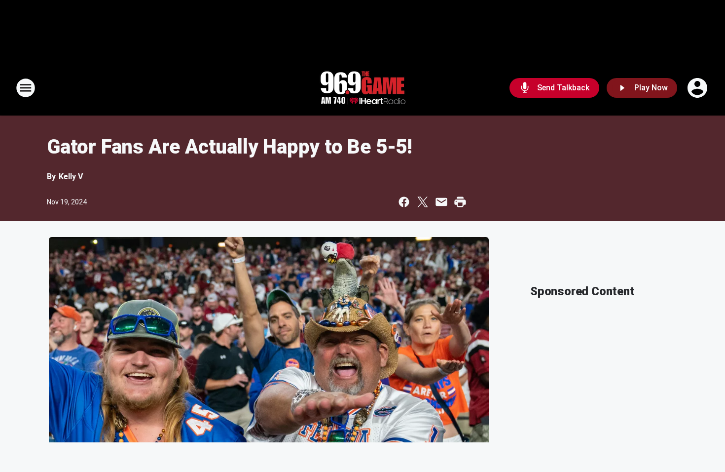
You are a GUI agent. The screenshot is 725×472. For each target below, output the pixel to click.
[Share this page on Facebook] (404, 202)
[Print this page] (460, 202)
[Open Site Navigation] (26, 88)
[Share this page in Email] (441, 202)
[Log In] (698, 88)
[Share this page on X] (423, 202)
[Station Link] (362, 88)
